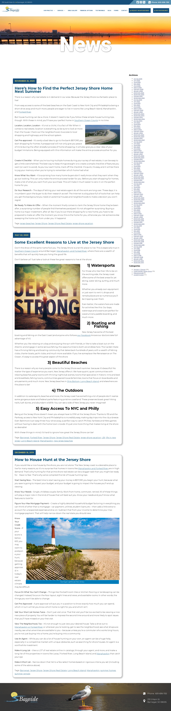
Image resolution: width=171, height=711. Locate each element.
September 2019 (139, 224)
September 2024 (139, 119)
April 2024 (137, 128)
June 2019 (137, 229)
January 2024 (138, 133)
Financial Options (86, 10)
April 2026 (137, 86)
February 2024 (138, 131)
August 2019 (138, 225)
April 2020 (137, 211)
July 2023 (137, 143)
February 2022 (138, 173)
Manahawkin (46, 441)
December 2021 (139, 176)
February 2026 (138, 89)
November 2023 (139, 136)
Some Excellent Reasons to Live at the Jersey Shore (64, 242)
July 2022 (137, 164)
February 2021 (138, 194)
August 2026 (138, 79)
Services (60, 10)
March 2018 (137, 255)
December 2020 (139, 197)
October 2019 (138, 222)
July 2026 (137, 80)
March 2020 (138, 213)
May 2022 (137, 168)
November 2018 (139, 241)
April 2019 (137, 232)
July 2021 (137, 185)
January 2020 (138, 217)
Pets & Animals (139, 273)
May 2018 (137, 252)
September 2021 (139, 182)
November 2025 (139, 94)
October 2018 (138, 243)
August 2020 (138, 204)
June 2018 (137, 250)
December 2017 (139, 260)
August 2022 (138, 162)
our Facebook (84, 335)
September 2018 (139, 245)
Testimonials (100, 10)
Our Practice (48, 10)
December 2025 (139, 93)
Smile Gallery (72, 10)
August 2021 (138, 183)
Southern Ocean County (86, 120)
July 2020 (137, 206)
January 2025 (138, 112)
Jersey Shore (41, 223)
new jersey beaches (63, 441)
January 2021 (138, 196)
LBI (103, 437)
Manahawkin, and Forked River (72, 251)
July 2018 (137, 248)
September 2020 (139, 203)
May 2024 (137, 126)
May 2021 (137, 189)
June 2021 (137, 187)
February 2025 (138, 110)
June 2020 (137, 208)
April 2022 (137, 169)
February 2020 (138, 215)
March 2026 (138, 87)
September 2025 (139, 98)
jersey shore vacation (83, 223)
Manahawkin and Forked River (93, 468)
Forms (116, 10)
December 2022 (139, 155)
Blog (109, 10)
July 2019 (137, 227)
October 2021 (138, 180)
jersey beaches (27, 223)
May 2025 (137, 105)
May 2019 (137, 231)
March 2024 (138, 129)
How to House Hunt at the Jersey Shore (53, 459)
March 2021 (137, 192)
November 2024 (139, 115)
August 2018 (138, 246)
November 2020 (139, 199)
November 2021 (139, 178)
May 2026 (137, 84)
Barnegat (24, 437)
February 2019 (138, 236)
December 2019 (139, 218)
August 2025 (138, 100)
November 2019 (139, 220)
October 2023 (138, 138)
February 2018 (138, 257)
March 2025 (137, 108)
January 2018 (138, 259)
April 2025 (137, 107)
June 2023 (137, 145)
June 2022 (137, 166)
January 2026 (138, 91)
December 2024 (139, 114)
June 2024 (137, 124)
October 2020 (138, 201)
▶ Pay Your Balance (161, 10)
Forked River (25, 112)
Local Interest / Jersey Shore (143, 271)
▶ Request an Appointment (139, 10)
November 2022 (139, 157)
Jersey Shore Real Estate (60, 223)
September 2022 (139, 161)
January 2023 (138, 154)
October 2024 (138, 117)
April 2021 (137, 190)
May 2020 (137, 210)
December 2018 (139, 239)
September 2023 (139, 140)
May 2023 (137, 147)
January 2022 (138, 175)
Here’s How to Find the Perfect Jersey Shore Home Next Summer (64, 90)
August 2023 (138, 142)
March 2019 (137, 234)
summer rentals (22, 674)
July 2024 (137, 122)
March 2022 (138, 171)
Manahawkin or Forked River (29, 627)
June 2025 (137, 103)
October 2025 (138, 96)
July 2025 (137, 101)
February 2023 (138, 152)
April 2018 (137, 253)
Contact (124, 10)
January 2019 (138, 238)
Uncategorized (139, 275)
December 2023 (139, 135)
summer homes (108, 670)
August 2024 (138, 121)
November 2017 (139, 262)
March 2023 (137, 150)
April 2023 (137, 149)
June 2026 (137, 82)
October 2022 (138, 159)
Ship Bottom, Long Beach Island (83, 381)
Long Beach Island (30, 441)
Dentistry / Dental (139, 269)
